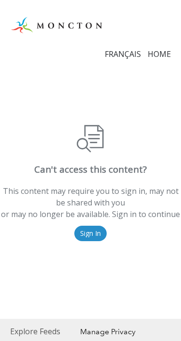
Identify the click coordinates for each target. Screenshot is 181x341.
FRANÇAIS (123, 54)
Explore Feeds (35, 331)
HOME (159, 54)
